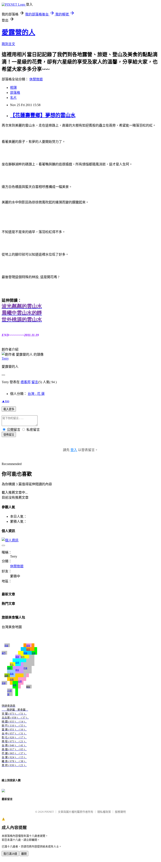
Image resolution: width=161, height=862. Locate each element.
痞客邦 (26, 382)
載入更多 (8, 409)
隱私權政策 (104, 811)
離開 (24, 853)
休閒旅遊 (36, 79)
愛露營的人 (18, 32)
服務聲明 (120, 811)
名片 (13, 97)
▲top (5, 401)
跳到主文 (8, 44)
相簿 (13, 87)
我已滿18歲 (10, 853)
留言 (34, 382)
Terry (5, 358)
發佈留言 (8, 434)
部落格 (15, 92)
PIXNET (49, 811)
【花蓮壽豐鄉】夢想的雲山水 (42, 115)
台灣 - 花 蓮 (36, 394)
